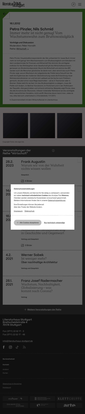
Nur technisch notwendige (54, 223)
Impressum (18, 211)
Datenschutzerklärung (56, 200)
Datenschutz (29, 211)
